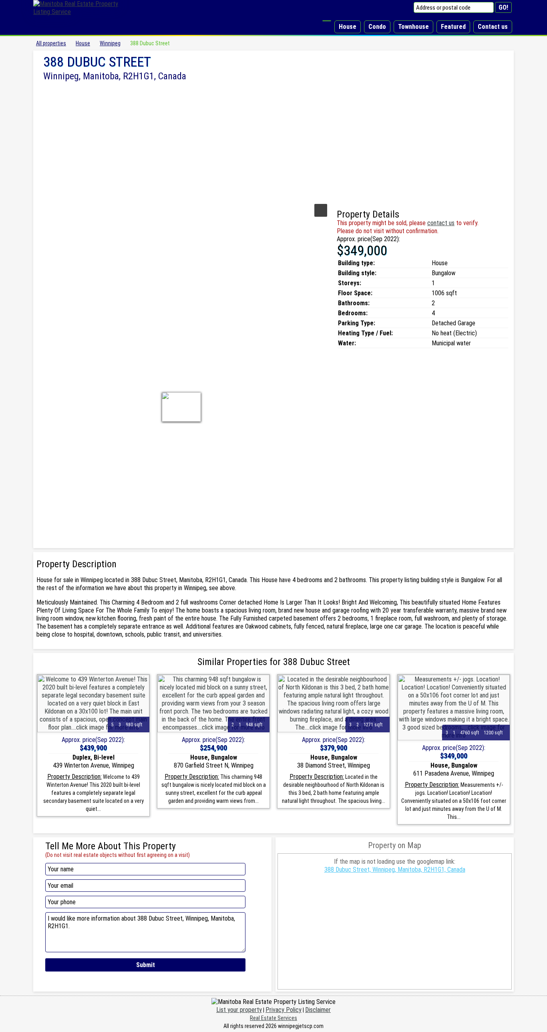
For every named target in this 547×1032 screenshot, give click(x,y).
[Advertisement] (273, 141)
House (347, 26)
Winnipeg (110, 43)
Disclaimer (318, 1010)
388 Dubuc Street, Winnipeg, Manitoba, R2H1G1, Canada (394, 869)
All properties (51, 43)
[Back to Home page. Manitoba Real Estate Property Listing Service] (81, 12)
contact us (440, 223)
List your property (239, 1010)
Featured (453, 26)
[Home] (326, 20)
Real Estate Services (273, 1018)
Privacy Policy (283, 1010)
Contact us (493, 26)
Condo (377, 26)
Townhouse (413, 26)
